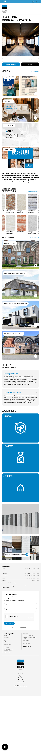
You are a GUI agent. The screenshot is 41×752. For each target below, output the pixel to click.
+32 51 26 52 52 (26, 643)
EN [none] (36, 1)
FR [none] (39, 1)
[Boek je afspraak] (5, 747)
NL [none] (33, 1)
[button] (35, 8)
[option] (36, 2)
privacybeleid (23, 627)
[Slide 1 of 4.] (20, 548)
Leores (25, 686)
